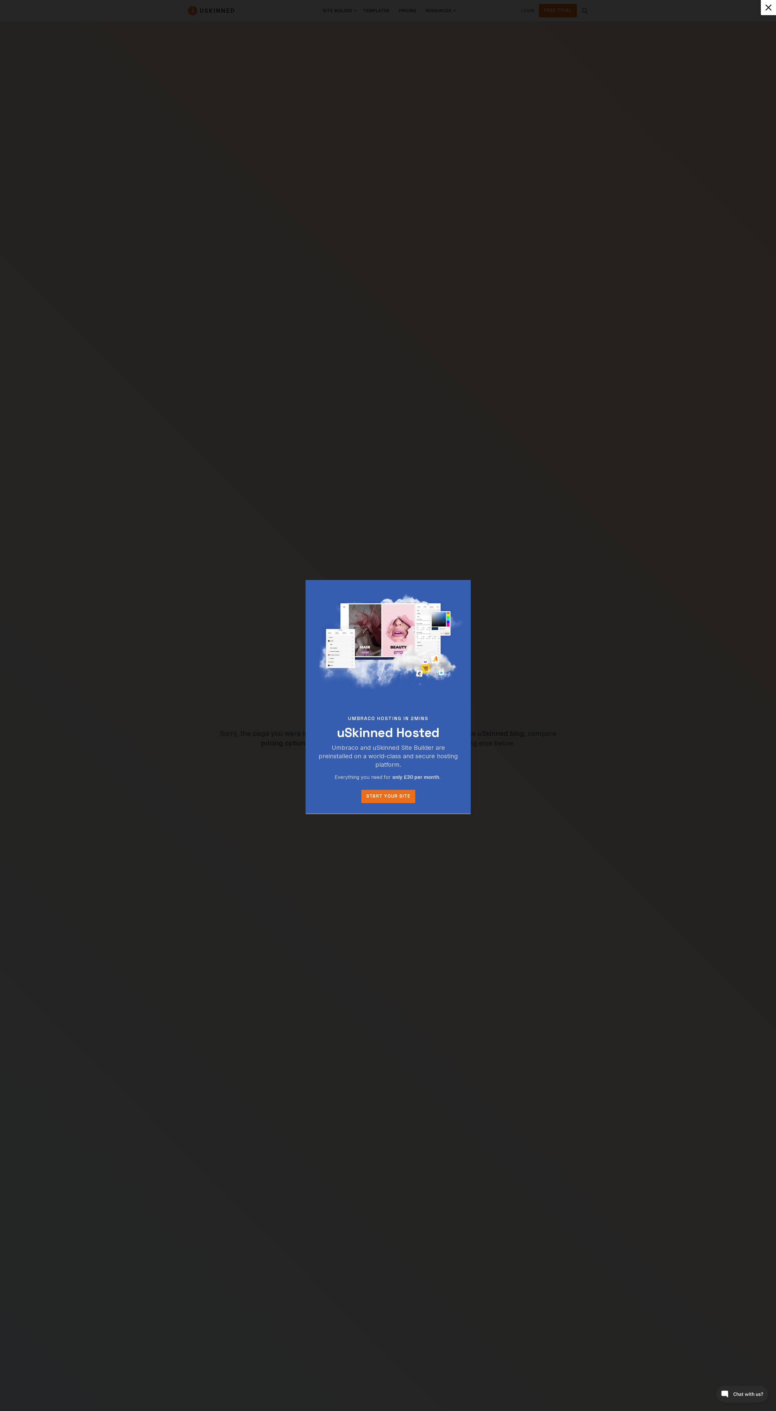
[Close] (768, 7)
